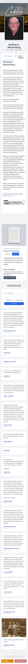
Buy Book (15, 254)
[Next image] (25, 628)
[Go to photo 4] (11, 635)
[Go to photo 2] (9, 635)
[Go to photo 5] (12, 635)
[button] (14, 627)
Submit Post (14, 303)
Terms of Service (18, 657)
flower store (11, 196)
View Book (7, 254)
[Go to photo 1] (8, 635)
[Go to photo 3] (10, 635)
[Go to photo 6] (13, 635)
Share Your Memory (10, 277)
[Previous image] (3, 628)
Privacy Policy (10, 657)
